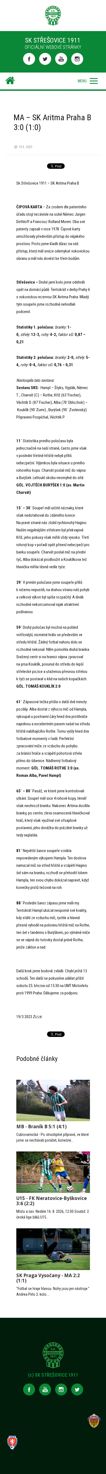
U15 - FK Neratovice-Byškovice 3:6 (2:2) (51, 1201)
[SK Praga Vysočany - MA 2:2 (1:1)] (53, 1249)
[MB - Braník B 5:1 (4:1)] (53, 1100)
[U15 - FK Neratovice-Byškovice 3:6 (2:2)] (53, 1172)
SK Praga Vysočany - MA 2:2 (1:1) (48, 1278)
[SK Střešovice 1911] (10, 81)
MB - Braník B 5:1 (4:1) (41, 1126)
